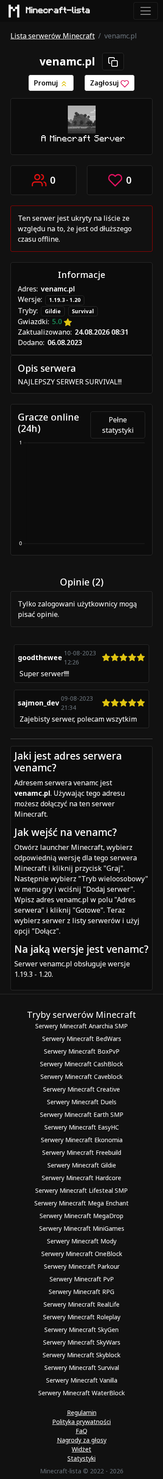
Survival (83, 311)
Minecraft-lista (58, 10)
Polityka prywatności (81, 1421)
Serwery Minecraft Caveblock (81, 1076)
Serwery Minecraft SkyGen (81, 1329)
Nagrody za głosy (81, 1440)
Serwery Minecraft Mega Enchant (81, 1203)
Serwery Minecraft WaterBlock (81, 1393)
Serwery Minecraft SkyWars (81, 1342)
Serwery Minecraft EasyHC (81, 1127)
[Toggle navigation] (145, 11)
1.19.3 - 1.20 (64, 300)
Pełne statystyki (118, 425)
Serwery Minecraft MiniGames (81, 1228)
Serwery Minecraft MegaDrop (81, 1216)
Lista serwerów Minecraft (52, 36)
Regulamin (81, 1412)
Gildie (53, 311)
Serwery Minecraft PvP (82, 1279)
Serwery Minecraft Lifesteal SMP (81, 1190)
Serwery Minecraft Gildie (81, 1165)
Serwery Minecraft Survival (81, 1367)
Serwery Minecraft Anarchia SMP (81, 1026)
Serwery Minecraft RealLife (81, 1304)
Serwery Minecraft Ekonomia (82, 1140)
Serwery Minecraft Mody (81, 1241)
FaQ (81, 1431)
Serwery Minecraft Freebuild (81, 1152)
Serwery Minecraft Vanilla (81, 1380)
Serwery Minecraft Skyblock (81, 1355)
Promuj (47, 83)
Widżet (81, 1449)
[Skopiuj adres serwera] (113, 61)
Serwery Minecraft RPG (81, 1291)
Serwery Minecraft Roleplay (81, 1317)
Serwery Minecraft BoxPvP (82, 1051)
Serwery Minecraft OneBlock (81, 1254)
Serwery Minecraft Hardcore (81, 1178)
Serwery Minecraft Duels (81, 1102)
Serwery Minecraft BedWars (81, 1038)
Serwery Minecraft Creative (81, 1089)
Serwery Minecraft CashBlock (81, 1064)
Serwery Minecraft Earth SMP (81, 1114)
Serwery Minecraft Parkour (82, 1266)
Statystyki (81, 1458)
